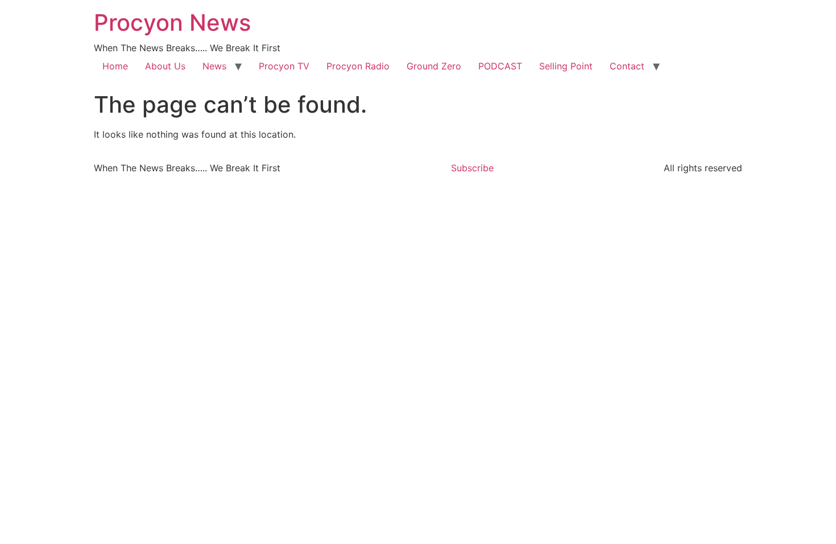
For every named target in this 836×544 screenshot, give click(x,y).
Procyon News (172, 22)
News (214, 66)
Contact (627, 66)
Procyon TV (284, 66)
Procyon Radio (358, 66)
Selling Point (566, 66)
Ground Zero (434, 66)
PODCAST (500, 66)
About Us (165, 66)
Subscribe (472, 168)
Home (115, 66)
